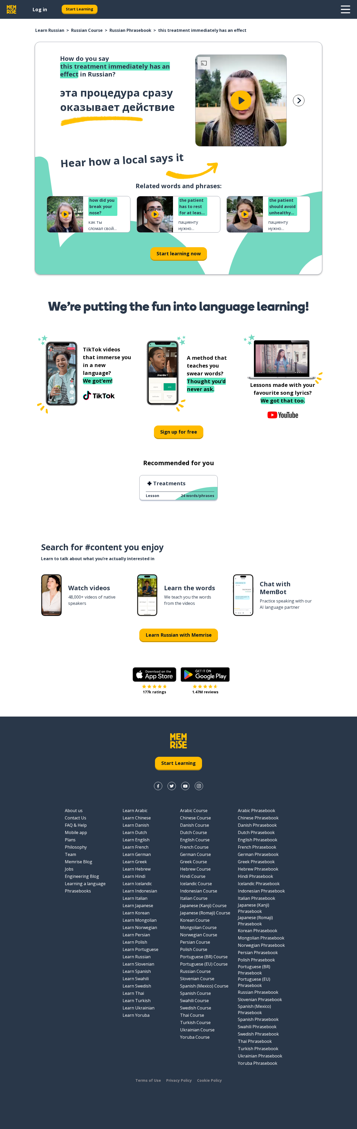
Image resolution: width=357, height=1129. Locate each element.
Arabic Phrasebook (256, 810)
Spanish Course (195, 993)
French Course (194, 847)
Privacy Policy (179, 1080)
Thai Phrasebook (255, 1041)
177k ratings (154, 691)
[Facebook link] (158, 786)
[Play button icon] (240, 100)
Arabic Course (194, 810)
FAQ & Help (76, 825)
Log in (39, 9)
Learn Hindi (134, 876)
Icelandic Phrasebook (259, 883)
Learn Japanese (138, 905)
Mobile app (76, 832)
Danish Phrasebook (257, 825)
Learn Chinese (137, 818)
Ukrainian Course (197, 1030)
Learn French (135, 847)
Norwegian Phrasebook (261, 945)
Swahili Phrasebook (257, 1027)
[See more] (345, 9)
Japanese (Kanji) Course (203, 905)
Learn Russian (49, 30)
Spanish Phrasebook (258, 1019)
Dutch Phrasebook (256, 832)
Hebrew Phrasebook (258, 869)
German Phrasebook (258, 854)
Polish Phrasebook (256, 960)
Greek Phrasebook (256, 862)
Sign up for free (178, 432)
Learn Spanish (137, 971)
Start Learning (79, 9)
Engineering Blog (82, 876)
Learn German (137, 854)
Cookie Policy (209, 1080)
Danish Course (194, 825)
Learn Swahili (136, 979)
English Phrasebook (257, 840)
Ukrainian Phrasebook (260, 1056)
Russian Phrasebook (130, 30)
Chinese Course (195, 818)
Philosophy (76, 847)
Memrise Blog (78, 862)
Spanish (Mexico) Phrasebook (254, 1009)
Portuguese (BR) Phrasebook (254, 970)
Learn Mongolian (140, 920)
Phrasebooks (78, 891)
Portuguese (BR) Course (204, 957)
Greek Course (193, 862)
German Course (195, 854)
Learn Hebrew (137, 869)
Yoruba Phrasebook (257, 1063)
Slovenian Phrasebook (260, 999)
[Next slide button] (298, 100)
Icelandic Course (196, 883)
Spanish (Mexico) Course (204, 986)
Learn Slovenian (138, 964)
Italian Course (194, 898)
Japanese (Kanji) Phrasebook (253, 908)
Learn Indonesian (140, 891)
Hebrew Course (195, 869)
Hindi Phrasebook (255, 876)
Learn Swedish (137, 986)
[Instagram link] (199, 786)
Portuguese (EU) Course (204, 964)
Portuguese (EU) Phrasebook (254, 982)
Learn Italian (135, 898)
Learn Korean (136, 913)
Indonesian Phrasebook (261, 891)
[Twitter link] (172, 786)
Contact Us (75, 818)
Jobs (69, 869)
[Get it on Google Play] (205, 674)
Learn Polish (135, 942)
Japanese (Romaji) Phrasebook (255, 921)
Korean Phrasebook (257, 930)
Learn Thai (133, 993)
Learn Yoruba (136, 1015)
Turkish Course (195, 1022)
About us (74, 810)
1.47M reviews (205, 691)
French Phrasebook (257, 847)
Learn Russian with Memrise (179, 635)
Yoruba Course (195, 1037)
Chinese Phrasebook (258, 818)
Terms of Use (148, 1080)
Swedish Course (195, 1008)
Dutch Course (193, 832)
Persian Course (195, 942)
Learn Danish (136, 825)
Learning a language (85, 883)
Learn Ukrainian (138, 1008)
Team (70, 854)
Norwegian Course (198, 935)
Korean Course (195, 920)
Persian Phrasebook (258, 952)
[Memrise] (11, 9)
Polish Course (193, 949)
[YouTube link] (185, 786)
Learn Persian (136, 935)
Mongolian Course (198, 927)
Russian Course (87, 30)
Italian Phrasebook (256, 898)
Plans (70, 840)
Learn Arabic (135, 810)
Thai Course (192, 1015)
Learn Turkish (137, 1000)
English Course (195, 840)
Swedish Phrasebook (258, 1034)
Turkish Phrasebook (258, 1048)
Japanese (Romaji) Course (205, 913)
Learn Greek (135, 862)
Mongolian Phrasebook (261, 938)
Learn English (136, 840)
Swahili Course (194, 1000)
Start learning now (179, 253)
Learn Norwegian (140, 927)
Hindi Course (192, 876)
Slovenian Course (197, 979)
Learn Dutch (135, 832)
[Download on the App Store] (154, 674)
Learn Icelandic (137, 883)
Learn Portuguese (140, 949)
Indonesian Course (198, 891)
